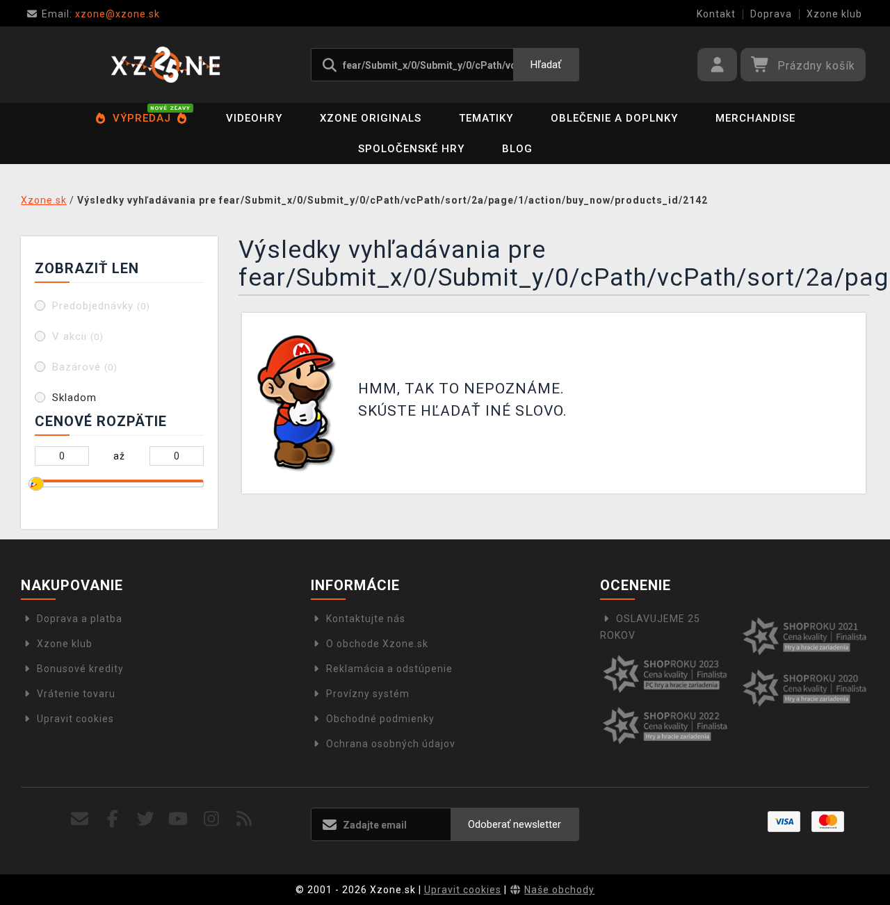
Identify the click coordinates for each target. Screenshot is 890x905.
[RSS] (244, 819)
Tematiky (486, 118)
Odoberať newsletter (514, 824)
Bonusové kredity (80, 668)
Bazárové (85, 367)
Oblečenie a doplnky (614, 118)
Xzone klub (834, 13)
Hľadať (546, 64)
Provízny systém (368, 693)
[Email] (80, 819)
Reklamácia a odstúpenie (389, 668)
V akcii (78, 336)
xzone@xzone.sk (101, 13)
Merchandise (755, 118)
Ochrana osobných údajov (390, 743)
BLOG (517, 148)
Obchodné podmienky (380, 718)
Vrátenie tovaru (76, 693)
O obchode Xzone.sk (377, 643)
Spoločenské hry (411, 148)
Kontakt (716, 13)
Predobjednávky (101, 306)
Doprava (771, 13)
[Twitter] (145, 819)
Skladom (74, 397)
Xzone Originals (370, 118)
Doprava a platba (79, 618)
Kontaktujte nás (365, 618)
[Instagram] (211, 819)
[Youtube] (178, 819)
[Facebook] (113, 819)
